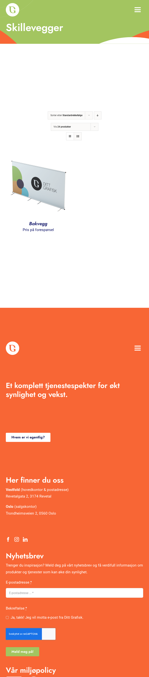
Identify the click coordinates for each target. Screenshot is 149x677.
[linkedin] (25, 539)
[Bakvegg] (38, 155)
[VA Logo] (12, 5)
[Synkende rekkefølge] (97, 115)
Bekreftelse (16, 608)
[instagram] (16, 539)
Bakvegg (38, 223)
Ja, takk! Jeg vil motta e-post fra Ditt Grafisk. (47, 617)
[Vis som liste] (77, 136)
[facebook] (8, 539)
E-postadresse (19, 582)
